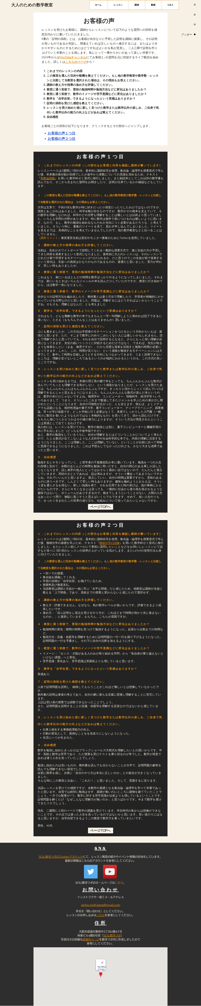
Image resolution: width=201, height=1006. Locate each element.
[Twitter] (91, 871)
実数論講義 (47, 178)
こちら (119, 882)
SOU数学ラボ (112, 935)
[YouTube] (110, 871)
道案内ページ (91, 939)
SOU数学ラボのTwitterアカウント (61, 856)
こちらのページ (75, 61)
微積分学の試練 (109, 543)
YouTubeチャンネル (73, 57)
